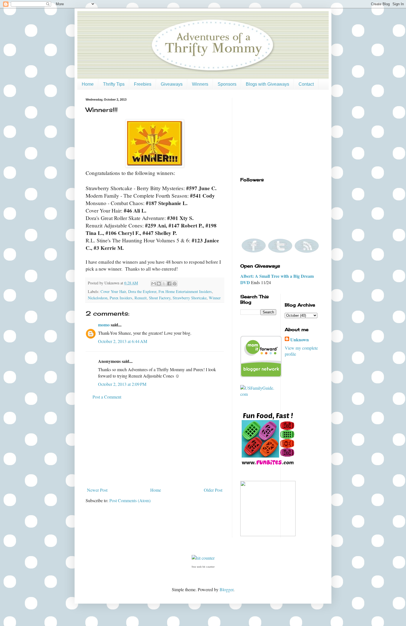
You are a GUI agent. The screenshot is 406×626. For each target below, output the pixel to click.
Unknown (299, 340)
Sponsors (227, 84)
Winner (215, 297)
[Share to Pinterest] (174, 283)
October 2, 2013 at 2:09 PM (122, 384)
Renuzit (141, 297)
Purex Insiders (121, 297)
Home (88, 84)
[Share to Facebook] (169, 283)
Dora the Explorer (142, 291)
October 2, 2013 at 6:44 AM (122, 341)
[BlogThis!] (159, 283)
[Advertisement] (154, 443)
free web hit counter (203, 566)
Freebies (142, 84)
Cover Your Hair (113, 291)
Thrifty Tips (114, 84)
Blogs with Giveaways (267, 84)
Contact (306, 84)
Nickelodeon (97, 297)
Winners (200, 84)
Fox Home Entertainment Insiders (185, 291)
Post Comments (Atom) (130, 500)
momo (104, 324)
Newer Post (97, 490)
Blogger (226, 589)
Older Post (213, 490)
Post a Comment (107, 397)
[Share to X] (164, 283)
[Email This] (153, 283)
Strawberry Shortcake (190, 297)
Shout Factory (159, 297)
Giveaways (172, 84)
